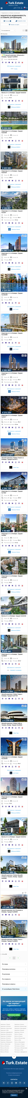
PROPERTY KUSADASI (15, 670)
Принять (14, 1095)
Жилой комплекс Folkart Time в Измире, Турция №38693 (11, 940)
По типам (5, 964)
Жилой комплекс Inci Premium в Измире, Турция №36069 (12, 911)
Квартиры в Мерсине (6, 1040)
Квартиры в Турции (5, 1024)
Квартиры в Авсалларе (6, 1028)
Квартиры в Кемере (19, 1030)
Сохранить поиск (21, 20)
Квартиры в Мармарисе (6, 1042)
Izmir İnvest (15, 309)
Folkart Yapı (16, 467)
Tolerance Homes (16, 229)
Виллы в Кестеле (5, 1048)
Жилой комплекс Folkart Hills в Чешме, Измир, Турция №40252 (11, 724)
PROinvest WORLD (15, 107)
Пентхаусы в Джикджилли (21, 1051)
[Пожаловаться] (22, 62)
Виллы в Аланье (18, 1036)
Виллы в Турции (18, 1034)
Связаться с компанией (15, 66)
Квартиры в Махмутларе (21, 1026)
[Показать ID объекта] (19, 62)
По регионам (6, 974)
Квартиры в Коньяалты (6, 1034)
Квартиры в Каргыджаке (20, 1028)
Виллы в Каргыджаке (20, 1042)
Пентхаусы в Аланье (20, 1046)
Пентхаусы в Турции (19, 1044)
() (15, 7)
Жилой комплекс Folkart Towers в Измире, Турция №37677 (12, 458)
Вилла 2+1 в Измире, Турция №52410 (13, 92)
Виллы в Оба (18, 1040)
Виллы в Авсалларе (5, 1044)
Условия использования (14, 1075)
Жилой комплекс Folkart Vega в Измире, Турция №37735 (11, 695)
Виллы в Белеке (5, 1049)
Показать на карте (14, 24)
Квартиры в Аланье (19, 1024)
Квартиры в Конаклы (6, 1038)
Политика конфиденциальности (14, 1073)
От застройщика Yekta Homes (11, 989)
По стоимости (6, 979)
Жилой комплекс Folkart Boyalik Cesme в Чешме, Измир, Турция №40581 (12, 876)
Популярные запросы (8, 984)
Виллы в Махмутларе (20, 1038)
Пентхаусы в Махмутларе (21, 1048)
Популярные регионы (8, 969)
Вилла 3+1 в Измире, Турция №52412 (13, 837)
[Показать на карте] (2, 62)
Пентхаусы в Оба (19, 1049)
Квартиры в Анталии (6, 1026)
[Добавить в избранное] (25, 37)
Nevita (15, 68)
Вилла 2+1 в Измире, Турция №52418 (13, 616)
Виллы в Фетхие (5, 1051)
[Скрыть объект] (6, 62)
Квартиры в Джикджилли (7, 1032)
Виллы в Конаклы (5, 1046)
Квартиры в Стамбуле (6, 1036)
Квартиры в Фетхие (19, 1032)
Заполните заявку (14, 1015)
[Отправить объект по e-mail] (12, 62)
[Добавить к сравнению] (23, 37)
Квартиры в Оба (5, 1030)
